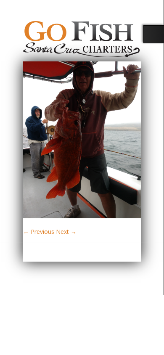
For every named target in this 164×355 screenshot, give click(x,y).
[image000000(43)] (82, 216)
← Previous (38, 232)
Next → (66, 232)
